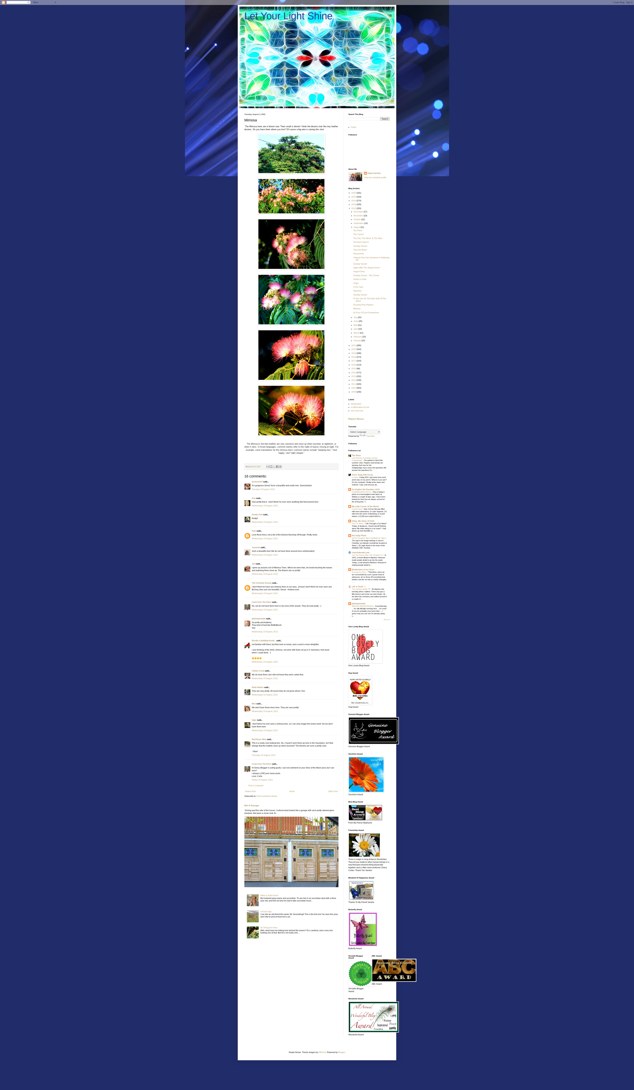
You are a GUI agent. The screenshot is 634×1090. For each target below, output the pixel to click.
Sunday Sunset (360, 246)
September (359, 223)
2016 (353, 365)
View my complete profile (375, 177)
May (356, 325)
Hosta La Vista (359, 279)
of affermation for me (360, 407)
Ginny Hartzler (374, 173)
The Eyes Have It (361, 242)
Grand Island (357, 509)
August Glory (359, 271)
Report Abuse (356, 419)
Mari (254, 704)
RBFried (322, 1052)
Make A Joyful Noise (269, 895)
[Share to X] (274, 466)
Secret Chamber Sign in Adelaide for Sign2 (369, 538)
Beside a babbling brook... (264, 640)
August (357, 227)
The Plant (357, 230)
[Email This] (267, 466)
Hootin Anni (257, 514)
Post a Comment (255, 785)
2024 (353, 201)
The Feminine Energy (262, 583)
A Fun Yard (358, 287)
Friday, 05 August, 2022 (262, 780)
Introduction (356, 404)
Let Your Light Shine (288, 15)
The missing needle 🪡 (361, 589)
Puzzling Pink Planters (363, 305)
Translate (370, 436)
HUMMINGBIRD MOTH (361, 492)
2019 (353, 353)
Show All (387, 619)
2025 (353, 197)
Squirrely (357, 291)
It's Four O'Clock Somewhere (366, 312)
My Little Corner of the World (365, 506)
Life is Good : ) (358, 586)
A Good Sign (266, 911)
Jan (253, 564)
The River (356, 455)
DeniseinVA (257, 482)
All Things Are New (268, 927)
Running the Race (359, 572)
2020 (353, 349)
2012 (353, 380)
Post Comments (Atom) (267, 796)
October (357, 219)
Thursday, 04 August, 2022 (264, 755)
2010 (353, 388)
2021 (353, 345)
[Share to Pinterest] (280, 466)
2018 (353, 357)
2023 (353, 204)
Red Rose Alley (259, 739)
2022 (353, 208)
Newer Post (250, 791)
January (357, 340)
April (356, 329)
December (359, 212)
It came (355, 477)
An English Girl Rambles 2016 (366, 489)
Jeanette (256, 547)
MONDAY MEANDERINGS (363, 606)
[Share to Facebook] (277, 466)
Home (292, 791)
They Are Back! (360, 250)
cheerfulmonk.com (361, 552)
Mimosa (356, 309)
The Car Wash (358, 524)
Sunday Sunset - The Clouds (366, 275)
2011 (353, 384)
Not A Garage (251, 805)
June (356, 321)
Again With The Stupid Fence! (366, 268)
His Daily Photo (359, 535)
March (357, 333)
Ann (254, 498)
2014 (353, 372)
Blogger (341, 1052)
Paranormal (358, 254)
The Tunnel (358, 234)
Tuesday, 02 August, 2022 (263, 489)
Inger (254, 720)
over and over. (357, 411)
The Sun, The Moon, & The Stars (367, 238)
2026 (353, 193)
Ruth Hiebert (258, 687)
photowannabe (258, 619)
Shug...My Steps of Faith (363, 521)
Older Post (333, 791)
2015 (353, 368)
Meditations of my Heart (363, 569)
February (358, 337)
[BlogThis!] (271, 466)
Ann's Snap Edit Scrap (362, 475)
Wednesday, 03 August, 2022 (265, 506)
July (356, 317)
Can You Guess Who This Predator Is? (368, 555)
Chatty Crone (258, 671)
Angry (356, 283)
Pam (254, 531)
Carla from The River (261, 602)
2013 (353, 376)
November (359, 216)
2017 (353, 361)
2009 (353, 392)
